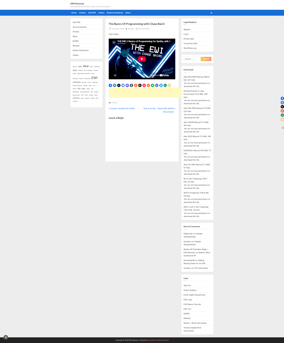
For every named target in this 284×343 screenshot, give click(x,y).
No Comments (143, 29)
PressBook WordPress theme (158, 340)
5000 (80, 67)
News (128, 13)
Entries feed (189, 39)
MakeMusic (76, 92)
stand (82, 98)
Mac (92, 88)
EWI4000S (77, 82)
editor (93, 73)
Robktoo (187, 318)
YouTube (75, 101)
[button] (110, 85)
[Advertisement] (149, 93)
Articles (82, 13)
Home (74, 13)
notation (96, 92)
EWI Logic (188, 299)
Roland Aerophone (115, 13)
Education (75, 78)
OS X (82, 95)
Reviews (76, 46)
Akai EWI (92, 13)
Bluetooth (89, 70)
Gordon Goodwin (77, 85)
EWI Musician (77, 3)
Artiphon (80, 70)
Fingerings (95, 82)
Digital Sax (188, 234)
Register (187, 29)
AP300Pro (97, 66)
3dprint (75, 66)
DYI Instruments (201, 268)
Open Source (76, 95)
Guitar (90, 85)
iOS (94, 85)
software (76, 98)
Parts (86, 95)
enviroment (87, 78)
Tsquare (87, 98)
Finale (89, 82)
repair (96, 95)
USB (97, 98)
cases (74, 73)
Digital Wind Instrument (83, 73)
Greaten (85, 85)
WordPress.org (190, 48)
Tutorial (93, 98)
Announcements (80, 27)
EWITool (84, 82)
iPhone (74, 88)
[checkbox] (6, 337)
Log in (186, 34)
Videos (101, 13)
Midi (92, 92)
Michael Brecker (84, 92)
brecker (96, 70)
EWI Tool (187, 309)
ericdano (131, 29)
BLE (85, 70)
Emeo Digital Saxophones (194, 295)
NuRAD (76, 41)
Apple (75, 70)
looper (88, 88)
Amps (91, 66)
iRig (79, 89)
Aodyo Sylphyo (190, 290)
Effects (81, 78)
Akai (86, 66)
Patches (91, 95)
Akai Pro (187, 285)
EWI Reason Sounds (192, 304)
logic (83, 89)
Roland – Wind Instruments (195, 323)
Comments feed (190, 43)
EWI (94, 78)
